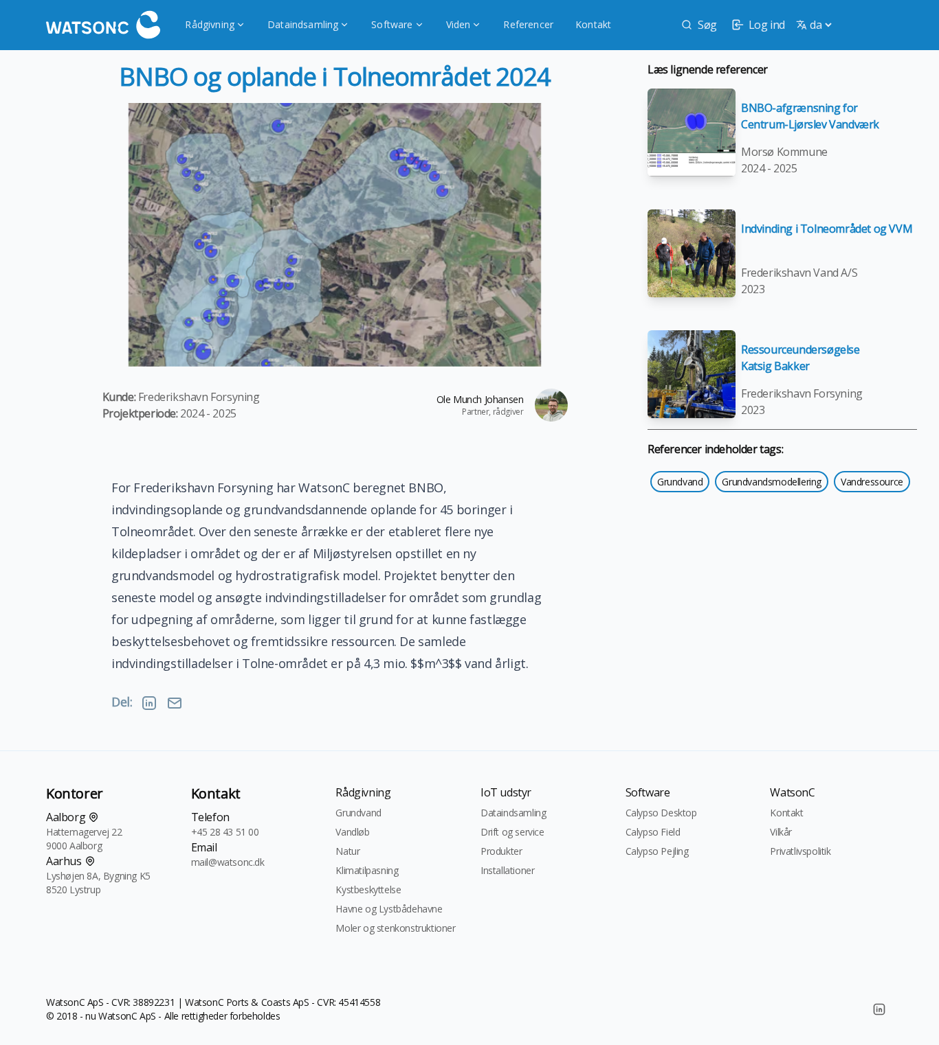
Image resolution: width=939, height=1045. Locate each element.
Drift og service (512, 831)
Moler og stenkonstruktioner (395, 927)
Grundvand (680, 481)
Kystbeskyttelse (368, 889)
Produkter (501, 851)
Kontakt (593, 24)
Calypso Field (653, 831)
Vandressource (872, 481)
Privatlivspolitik (800, 851)
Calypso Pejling (657, 851)
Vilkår (781, 831)
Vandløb (352, 831)
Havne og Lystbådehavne (388, 908)
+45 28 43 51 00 (225, 831)
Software (391, 24)
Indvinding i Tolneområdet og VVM (826, 228)
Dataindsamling (302, 24)
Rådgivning (209, 24)
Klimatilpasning (366, 870)
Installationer (507, 870)
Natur (347, 851)
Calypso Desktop (661, 812)
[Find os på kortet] (93, 817)
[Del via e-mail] (174, 703)
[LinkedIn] (879, 1009)
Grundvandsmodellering (771, 481)
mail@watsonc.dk (228, 862)
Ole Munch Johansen (480, 399)
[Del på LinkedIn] (149, 703)
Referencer (528, 24)
